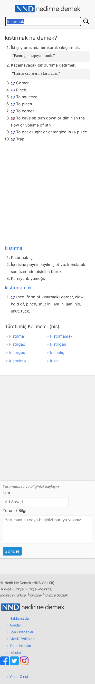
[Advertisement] (47, 192)
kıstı (54, 360)
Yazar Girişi (19, 676)
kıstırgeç (17, 352)
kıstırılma (17, 360)
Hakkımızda (19, 618)
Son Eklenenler (21, 632)
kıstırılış (57, 352)
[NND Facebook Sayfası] (5, 664)
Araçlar (15, 625)
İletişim (15, 652)
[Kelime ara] (86, 21)
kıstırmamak (18, 288)
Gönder (12, 551)
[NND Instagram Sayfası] (24, 664)
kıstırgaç (17, 344)
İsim (6, 492)
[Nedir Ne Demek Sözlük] (47, 8)
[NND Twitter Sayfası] (15, 664)
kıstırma (13, 248)
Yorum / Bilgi (14, 510)
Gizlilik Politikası (22, 639)
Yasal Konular (20, 646)
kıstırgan (58, 344)
